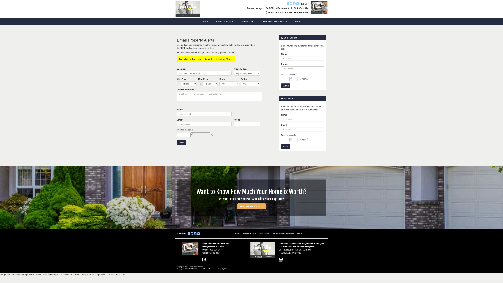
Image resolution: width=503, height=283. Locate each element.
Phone (237, 119)
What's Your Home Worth (283, 233)
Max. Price (203, 79)
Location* (181, 68)
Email (305, 4)
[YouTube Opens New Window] (294, 3)
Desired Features (185, 89)
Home (236, 233)
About (299, 233)
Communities (264, 233)
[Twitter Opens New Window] (291, 3)
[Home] (188, 8)
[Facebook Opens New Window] (287, 3)
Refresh (302, 78)
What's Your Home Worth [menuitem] (274, 21)
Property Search (249, 233)
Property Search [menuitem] (224, 21)
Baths (244, 79)
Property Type (241, 68)
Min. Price (182, 79)
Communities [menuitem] (247, 21)
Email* (180, 119)
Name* (180, 109)
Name (284, 53)
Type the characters (289, 74)
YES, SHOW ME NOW (252, 206)
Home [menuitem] (205, 21)
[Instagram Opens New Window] (297, 3)
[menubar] (251, 21)
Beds (222, 79)
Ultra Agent (227, 269)
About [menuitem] (297, 21)
